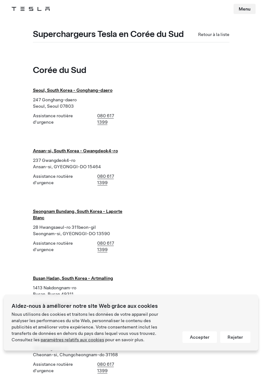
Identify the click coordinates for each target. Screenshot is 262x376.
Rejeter (235, 337)
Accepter (200, 337)
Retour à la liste (213, 34)
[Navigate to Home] (30, 9)
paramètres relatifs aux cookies (72, 339)
